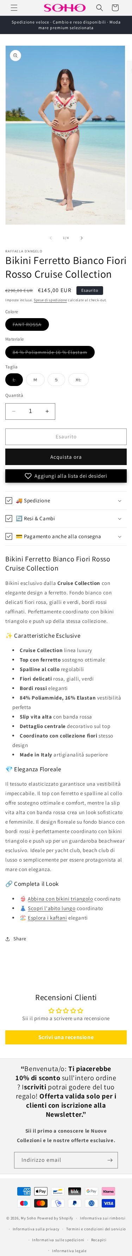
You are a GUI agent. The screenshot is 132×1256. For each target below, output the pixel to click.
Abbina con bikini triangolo (60, 898)
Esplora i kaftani (47, 917)
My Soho (28, 1218)
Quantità (14, 395)
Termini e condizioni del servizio (96, 1228)
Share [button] (19, 938)
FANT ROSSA (31, 326)
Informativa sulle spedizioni (58, 1239)
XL (82, 381)
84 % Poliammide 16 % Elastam (54, 354)
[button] (14, 7)
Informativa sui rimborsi (103, 1218)
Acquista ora (66, 456)
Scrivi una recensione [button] (66, 1037)
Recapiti (99, 1239)
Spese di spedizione (50, 300)
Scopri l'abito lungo (51, 908)
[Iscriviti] (110, 1160)
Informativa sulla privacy (36, 1228)
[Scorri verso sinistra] (50, 238)
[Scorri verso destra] (81, 238)
